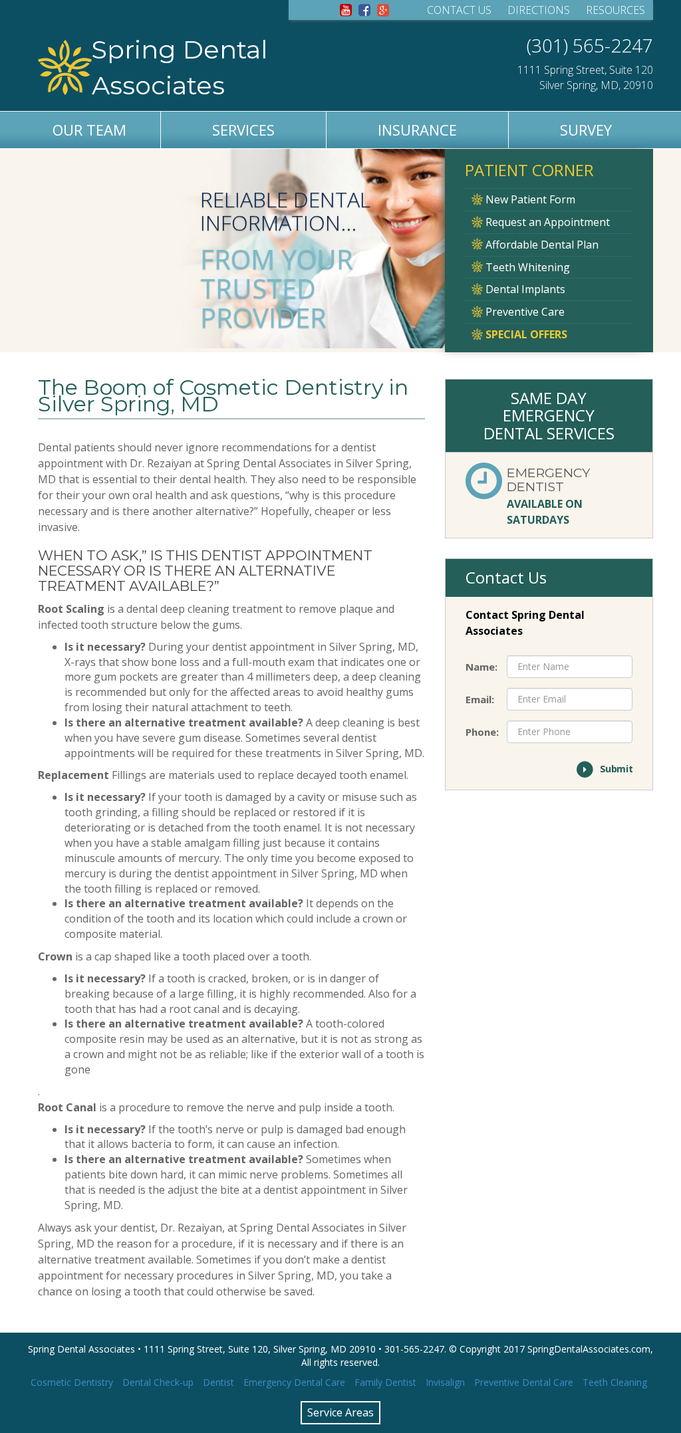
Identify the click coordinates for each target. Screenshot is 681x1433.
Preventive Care (524, 311)
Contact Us (459, 10)
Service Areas (340, 1412)
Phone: (481, 731)
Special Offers (525, 334)
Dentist (218, 1382)
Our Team (89, 130)
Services (243, 130)
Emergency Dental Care (294, 1382)
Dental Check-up (158, 1382)
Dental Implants (524, 289)
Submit (610, 768)
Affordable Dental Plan (541, 244)
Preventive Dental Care (523, 1382)
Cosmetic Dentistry (72, 1382)
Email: (480, 699)
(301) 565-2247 (590, 45)
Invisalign (445, 1382)
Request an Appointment (546, 222)
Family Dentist (385, 1382)
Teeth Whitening (526, 267)
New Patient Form (529, 199)
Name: (481, 666)
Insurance (417, 130)
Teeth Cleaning (615, 1382)
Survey (586, 130)
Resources (615, 10)
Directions (538, 10)
